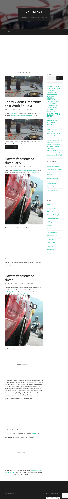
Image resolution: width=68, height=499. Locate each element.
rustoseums (58, 140)
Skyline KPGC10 (56, 144)
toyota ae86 (50, 148)
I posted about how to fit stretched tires (24, 171)
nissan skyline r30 (51, 135)
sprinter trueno (53, 146)
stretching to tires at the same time (21, 116)
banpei (20, 109)
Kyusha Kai (12, 292)
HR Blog (49, 222)
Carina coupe (51, 90)
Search (49, 74)
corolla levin (52, 109)
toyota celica (60, 150)
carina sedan (52, 95)
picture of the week (51, 137)
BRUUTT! (50, 211)
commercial (51, 103)
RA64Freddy (50, 239)
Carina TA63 (57, 101)
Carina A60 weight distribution (52, 179)
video (56, 155)
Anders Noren (54, 493)
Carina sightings (52, 98)
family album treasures (52, 121)
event (48, 118)
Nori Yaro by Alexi (52, 235)
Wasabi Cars (50, 253)
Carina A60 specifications (54, 169)
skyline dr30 (56, 142)
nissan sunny (58, 135)
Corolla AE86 (52, 107)
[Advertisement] (34, 54)
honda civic (58, 124)
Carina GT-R (51, 93)
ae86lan (13, 113)
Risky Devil (50, 246)
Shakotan (22, 292)
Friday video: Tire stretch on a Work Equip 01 (23, 104)
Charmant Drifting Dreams (54, 215)
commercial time (52, 105)
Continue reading (11, 147)
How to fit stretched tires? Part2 (19, 161)
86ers (48, 204)
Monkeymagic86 (52, 232)
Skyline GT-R (49, 144)
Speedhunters (51, 249)
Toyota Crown (58, 152)
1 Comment (28, 166)
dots (54, 111)
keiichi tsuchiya (50, 127)
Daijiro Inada (50, 111)
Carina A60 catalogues (53, 166)
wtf (60, 155)
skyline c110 (50, 142)
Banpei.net (34, 12)
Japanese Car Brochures (54, 186)
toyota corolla (50, 152)
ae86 (48, 88)
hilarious (51, 124)
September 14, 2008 (11, 283)
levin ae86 (57, 127)
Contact (7, 31)
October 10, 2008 (10, 166)
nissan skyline (53, 133)
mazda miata (49, 129)
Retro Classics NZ (52, 242)
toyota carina (52, 150)
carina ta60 (50, 101)
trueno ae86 (50, 155)
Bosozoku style (51, 208)
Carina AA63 (56, 88)
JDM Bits (49, 225)
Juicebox (49, 228)
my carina (55, 129)
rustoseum (51, 140)
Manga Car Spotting (53, 190)
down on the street (53, 115)
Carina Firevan (34, 173)
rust (57, 138)
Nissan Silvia (50, 131)
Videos (49, 193)
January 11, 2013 (10, 109)
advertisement (53, 86)
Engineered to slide (52, 218)
